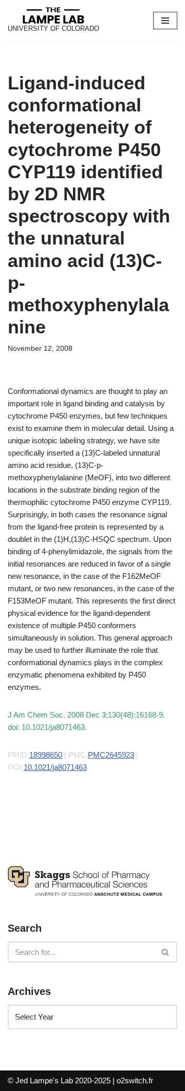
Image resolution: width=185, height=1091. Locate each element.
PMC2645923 (111, 754)
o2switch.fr (135, 1080)
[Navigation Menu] (165, 20)
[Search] (165, 952)
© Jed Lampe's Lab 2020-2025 (59, 1080)
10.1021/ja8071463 (55, 767)
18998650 (45, 754)
